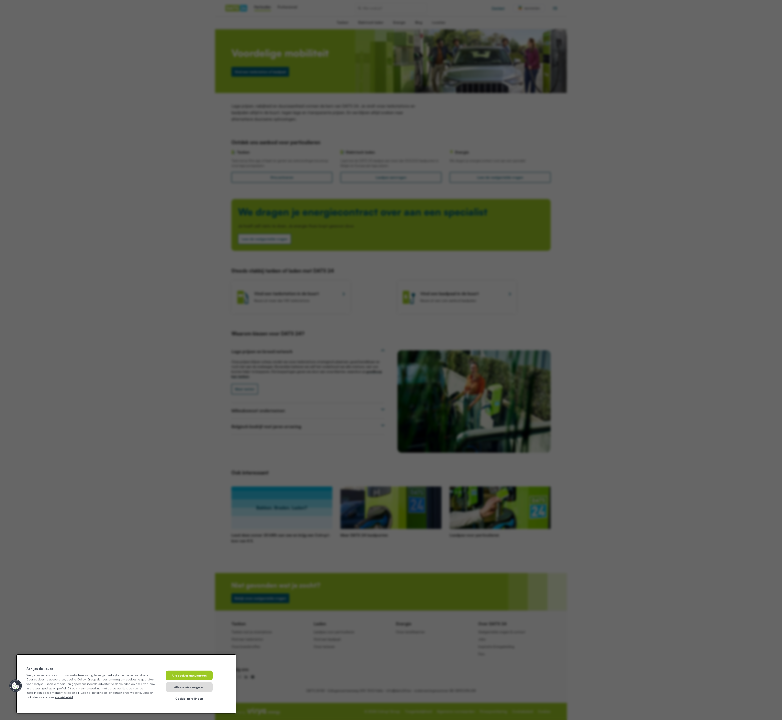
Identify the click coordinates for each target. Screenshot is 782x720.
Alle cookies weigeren (189, 687)
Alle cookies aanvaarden (189, 675)
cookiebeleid (64, 697)
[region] (126, 683)
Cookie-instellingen (189, 698)
